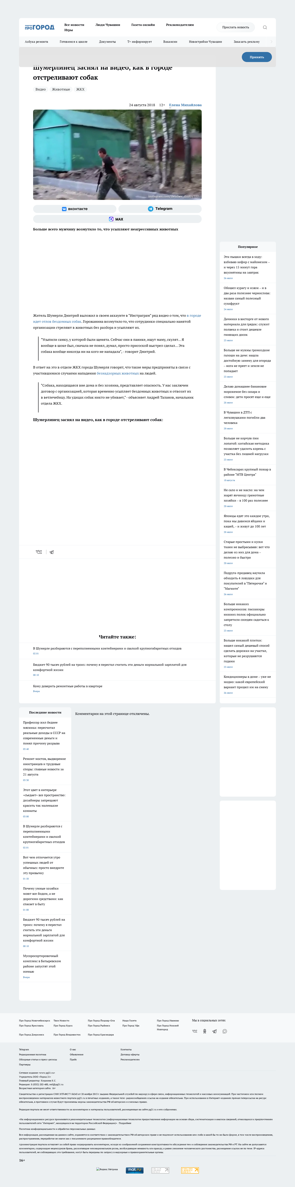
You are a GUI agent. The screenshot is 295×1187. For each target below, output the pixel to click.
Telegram (24, 1049)
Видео (41, 89)
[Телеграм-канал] (160, 209)
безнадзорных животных (118, 373)
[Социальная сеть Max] (117, 219)
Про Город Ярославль (31, 1025)
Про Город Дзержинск (31, 1034)
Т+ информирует (139, 42)
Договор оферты (130, 1054)
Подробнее (125, 1123)
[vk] (39, 552)
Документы (107, 42)
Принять (257, 57)
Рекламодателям (180, 25)
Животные (61, 89)
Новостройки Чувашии (205, 42)
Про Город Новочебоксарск (34, 1020)
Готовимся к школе (73, 42)
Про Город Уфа (130, 1025)
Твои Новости (61, 1020)
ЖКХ (80, 89)
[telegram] (53, 552)
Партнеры (25, 1064)
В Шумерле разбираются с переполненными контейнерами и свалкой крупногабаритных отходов (107, 650)
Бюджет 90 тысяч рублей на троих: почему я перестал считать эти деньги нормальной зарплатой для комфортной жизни (109, 669)
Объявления (76, 1054)
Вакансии (170, 42)
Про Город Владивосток (67, 1034)
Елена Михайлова (185, 105)
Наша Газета (129, 1020)
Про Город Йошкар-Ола (101, 1020)
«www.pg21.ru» (47, 1072)
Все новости (74, 25)
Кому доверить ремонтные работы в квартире (67, 688)
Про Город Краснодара (101, 1034)
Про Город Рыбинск (99, 1025)
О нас (73, 1049)
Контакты (126, 1049)
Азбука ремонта (36, 42)
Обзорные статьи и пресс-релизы (38, 1059)
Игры (68, 30)
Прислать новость (235, 27)
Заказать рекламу (247, 42)
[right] (271, 42)
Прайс (73, 1059)
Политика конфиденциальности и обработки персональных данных (57, 1128)
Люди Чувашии (108, 25)
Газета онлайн (143, 25)
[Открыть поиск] (265, 27)
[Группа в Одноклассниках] (205, 1031)
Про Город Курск (63, 1025)
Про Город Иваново (168, 1020)
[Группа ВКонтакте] (74, 209)
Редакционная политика (32, 1054)
